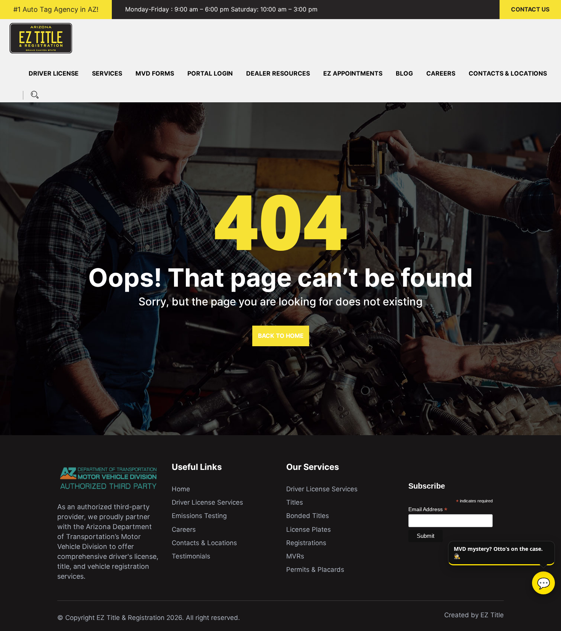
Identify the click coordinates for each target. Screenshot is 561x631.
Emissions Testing (199, 516)
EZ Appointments (352, 73)
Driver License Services (207, 502)
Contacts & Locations (508, 73)
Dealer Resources (278, 73)
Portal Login (210, 73)
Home (181, 489)
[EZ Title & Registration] (41, 37)
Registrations (306, 543)
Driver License (54, 73)
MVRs (295, 556)
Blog (404, 73)
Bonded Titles (307, 516)
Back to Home (280, 335)
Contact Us (530, 9)
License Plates (308, 529)
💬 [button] (543, 583)
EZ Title (492, 615)
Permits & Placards (315, 569)
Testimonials (191, 556)
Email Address (427, 509)
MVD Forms (154, 73)
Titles (294, 502)
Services (107, 73)
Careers (440, 73)
